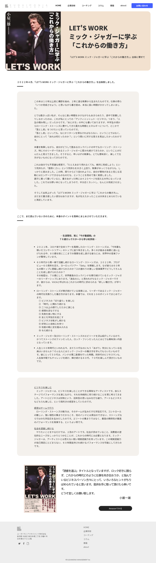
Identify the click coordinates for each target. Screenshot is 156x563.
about (86, 547)
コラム (86, 539)
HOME (86, 527)
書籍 (85, 543)
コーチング (88, 535)
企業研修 (87, 531)
